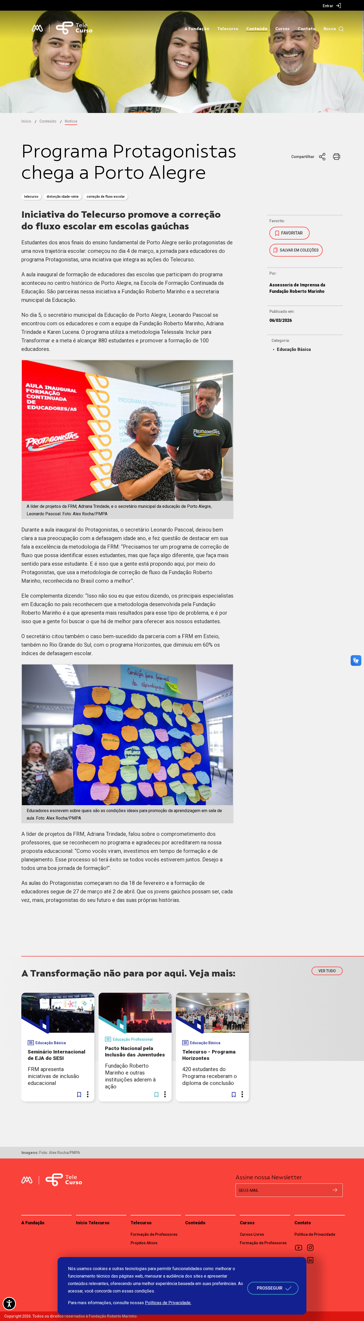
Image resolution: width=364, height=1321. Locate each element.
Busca (329, 29)
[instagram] (312, 1247)
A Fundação (196, 29)
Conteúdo (256, 29)
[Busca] (340, 28)
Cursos (282, 29)
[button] (79, 1094)
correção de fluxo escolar (106, 196)
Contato (307, 29)
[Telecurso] (74, 28)
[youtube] (300, 1247)
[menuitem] (332, 5)
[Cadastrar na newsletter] (335, 1190)
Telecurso (227, 29)
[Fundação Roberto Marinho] (37, 28)
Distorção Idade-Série (63, 196)
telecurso (31, 196)
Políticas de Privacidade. (168, 1302)
